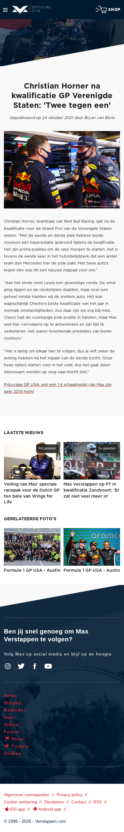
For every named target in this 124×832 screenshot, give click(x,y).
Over (9, 717)
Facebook (35, 666)
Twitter (21, 666)
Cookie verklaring (20, 801)
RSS (97, 801)
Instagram (8, 666)
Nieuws (12, 702)
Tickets (20, 746)
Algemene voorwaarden (26, 794)
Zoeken (13, 753)
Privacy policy (69, 794)
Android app (49, 809)
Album (11, 724)
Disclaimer (54, 801)
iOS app (17, 809)
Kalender (15, 710)
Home (10, 695)
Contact (78, 801)
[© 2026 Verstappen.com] (62, 169)
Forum (11, 731)
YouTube (48, 666)
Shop (114, 9)
